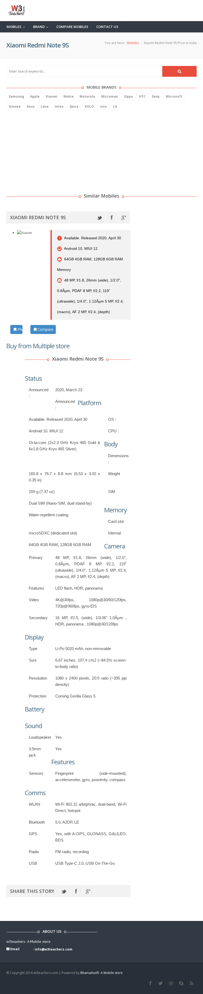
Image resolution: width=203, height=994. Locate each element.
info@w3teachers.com (53, 949)
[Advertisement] (46, 149)
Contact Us (107, 26)
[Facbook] (150, 983)
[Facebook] (112, 217)
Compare (44, 329)
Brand (42, 26)
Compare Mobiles (72, 26)
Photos (19, 329)
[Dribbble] (171, 983)
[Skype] (181, 983)
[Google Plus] (124, 217)
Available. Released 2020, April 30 (92, 238)
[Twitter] (100, 217)
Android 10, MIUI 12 (80, 248)
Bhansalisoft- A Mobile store (101, 973)
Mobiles (17, 26)
